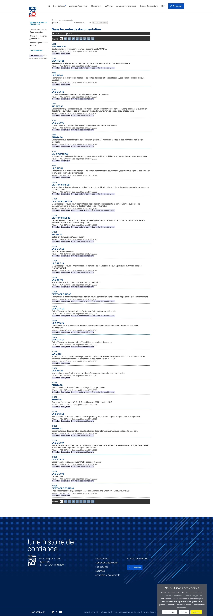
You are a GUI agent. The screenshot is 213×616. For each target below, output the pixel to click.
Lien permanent (36, 56)
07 (85, 39)
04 (73, 39)
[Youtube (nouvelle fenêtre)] (60, 612)
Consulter (56, 53)
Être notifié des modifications (103, 68)
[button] (59, 6)
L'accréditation (102, 558)
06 (81, 39)
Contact (105, 612)
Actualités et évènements (107, 575)
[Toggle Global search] (49, 6)
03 (69, 39)
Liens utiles (91, 612)
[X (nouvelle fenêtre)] (56, 612)
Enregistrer (65, 53)
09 (93, 39)
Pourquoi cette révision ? (80, 68)
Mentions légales (130, 612)
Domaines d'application (106, 562)
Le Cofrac (100, 571)
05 (77, 39)
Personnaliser (169, 612)
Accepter (196, 612)
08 (89, 39)
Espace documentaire (137, 558)
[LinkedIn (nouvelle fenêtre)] (52, 612)
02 (65, 39)
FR (162, 6)
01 (61, 39)
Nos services (101, 567)
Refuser (184, 612)
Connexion (177, 6)
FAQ (115, 612)
